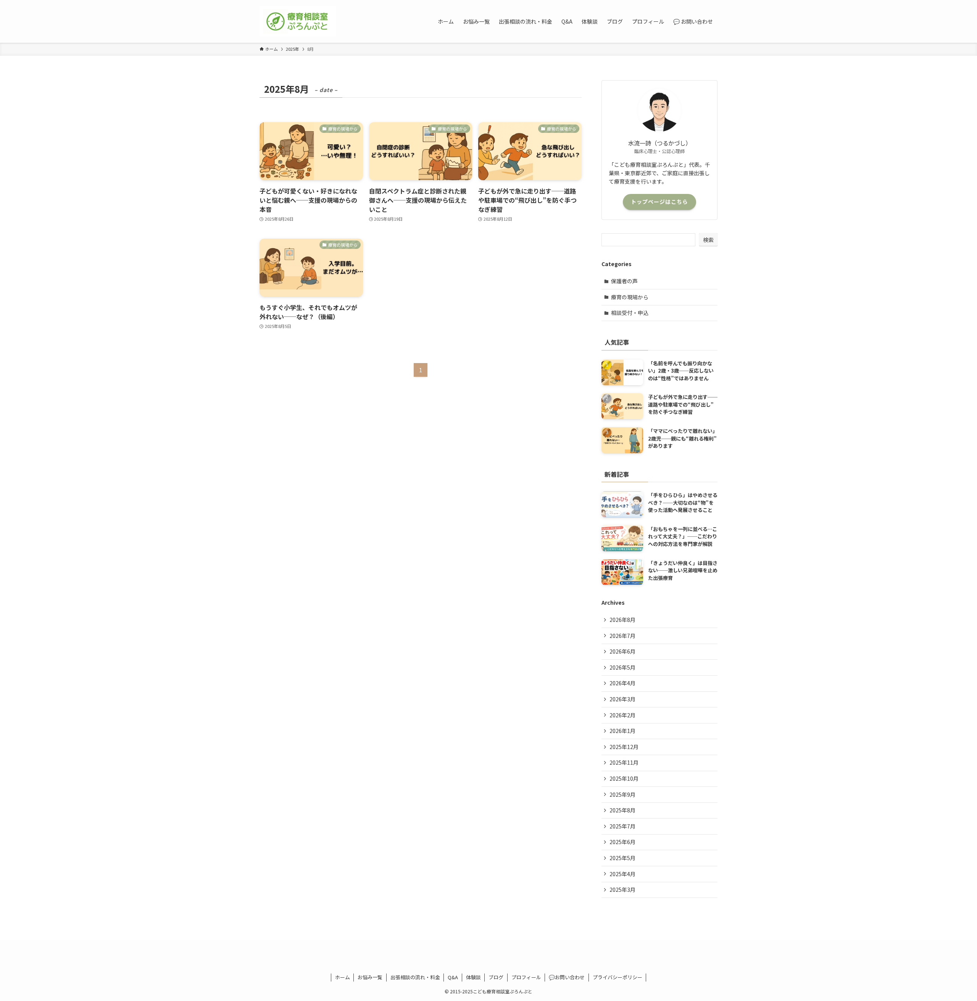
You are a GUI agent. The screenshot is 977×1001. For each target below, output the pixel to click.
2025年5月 (622, 858)
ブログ (495, 977)
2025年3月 (622, 889)
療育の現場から (629, 297)
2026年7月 (622, 635)
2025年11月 (623, 762)
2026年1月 (622, 731)
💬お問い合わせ (567, 977)
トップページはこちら (659, 201)
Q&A (453, 977)
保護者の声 (624, 281)
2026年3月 (622, 699)
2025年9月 (622, 794)
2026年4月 (622, 683)
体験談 (473, 977)
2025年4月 (622, 874)
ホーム (342, 977)
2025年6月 (622, 842)
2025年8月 (622, 810)
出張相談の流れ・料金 (415, 977)
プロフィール (526, 977)
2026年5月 (622, 667)
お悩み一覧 (370, 977)
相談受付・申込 (629, 312)
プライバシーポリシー (617, 977)
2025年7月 (622, 826)
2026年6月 (622, 651)
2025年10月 (623, 778)
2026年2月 (622, 715)
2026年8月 (622, 619)
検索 (708, 240)
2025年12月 (623, 747)
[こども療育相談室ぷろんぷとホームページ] (298, 21)
